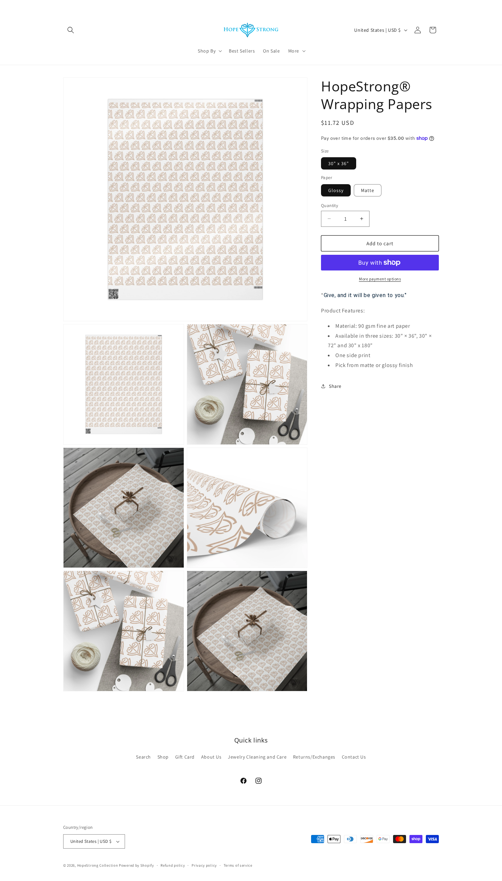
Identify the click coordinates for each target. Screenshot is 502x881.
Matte (367, 190)
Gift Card (185, 757)
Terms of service (238, 865)
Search (143, 757)
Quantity (329, 205)
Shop (163, 757)
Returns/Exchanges (314, 757)
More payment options (380, 278)
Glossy (336, 190)
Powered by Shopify (136, 865)
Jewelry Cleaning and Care (257, 757)
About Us (211, 757)
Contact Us (354, 757)
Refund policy (173, 865)
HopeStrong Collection (97, 865)
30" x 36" (338, 163)
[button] (70, 30)
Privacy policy (204, 865)
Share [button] (335, 386)
